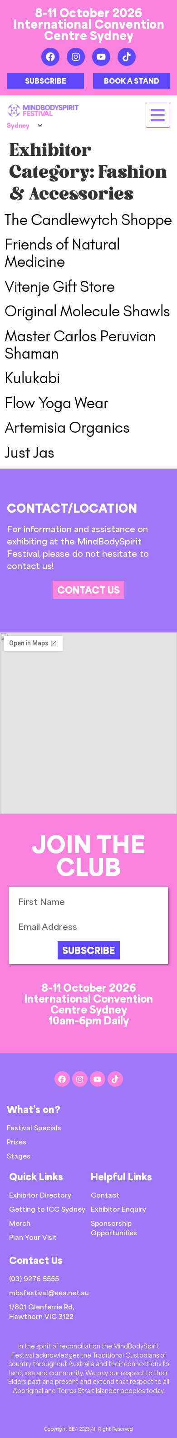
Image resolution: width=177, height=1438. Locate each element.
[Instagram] (76, 57)
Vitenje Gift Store (60, 286)
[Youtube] (101, 57)
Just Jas (29, 452)
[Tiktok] (127, 57)
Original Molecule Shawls (87, 311)
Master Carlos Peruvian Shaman (80, 345)
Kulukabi (32, 378)
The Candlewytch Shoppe (88, 219)
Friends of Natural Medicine (62, 253)
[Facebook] (50, 57)
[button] (158, 115)
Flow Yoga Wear (56, 403)
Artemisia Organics (67, 427)
